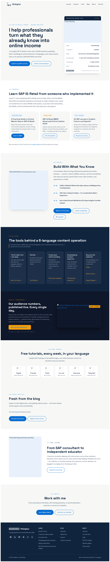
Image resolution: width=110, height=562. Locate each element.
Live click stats (86, 534)
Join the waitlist (50, 136)
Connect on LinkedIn (64, 512)
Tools (82, 4)
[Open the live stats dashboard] (79, 315)
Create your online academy (45, 534)
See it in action (16, 280)
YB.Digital (16, 4)
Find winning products (71, 279)
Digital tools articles (37, 419)
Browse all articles (18, 419)
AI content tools (42, 537)
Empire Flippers (91, 280)
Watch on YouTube (62, 211)
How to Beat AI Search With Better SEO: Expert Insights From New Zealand (77, 202)
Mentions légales (87, 543)
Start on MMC (17, 136)
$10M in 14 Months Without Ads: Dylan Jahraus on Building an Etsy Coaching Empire (77, 187)
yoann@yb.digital (35, 144)
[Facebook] (19, 537)
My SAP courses (42, 531)
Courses (68, 4)
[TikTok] (28, 537)
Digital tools (63, 534)
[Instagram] (23, 537)
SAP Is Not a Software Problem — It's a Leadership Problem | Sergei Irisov (75, 194)
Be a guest (59, 217)
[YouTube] (10, 537)
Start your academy (55, 278)
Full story (84, 531)
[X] (32, 537)
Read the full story (56, 470)
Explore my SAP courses (20, 63)
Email (83, 537)
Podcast (75, 4)
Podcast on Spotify (65, 540)
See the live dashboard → (20, 327)
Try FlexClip (33, 280)
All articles (63, 531)
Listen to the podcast (41, 63)
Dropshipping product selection (46, 540)
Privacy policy (86, 546)
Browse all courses (82, 136)
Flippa (88, 267)
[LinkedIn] (15, 537)
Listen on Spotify (81, 211)
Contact (100, 4)
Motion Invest (90, 274)
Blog (88, 4)
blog (15, 412)
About (94, 4)
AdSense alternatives (44, 543)
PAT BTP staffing (87, 540)
